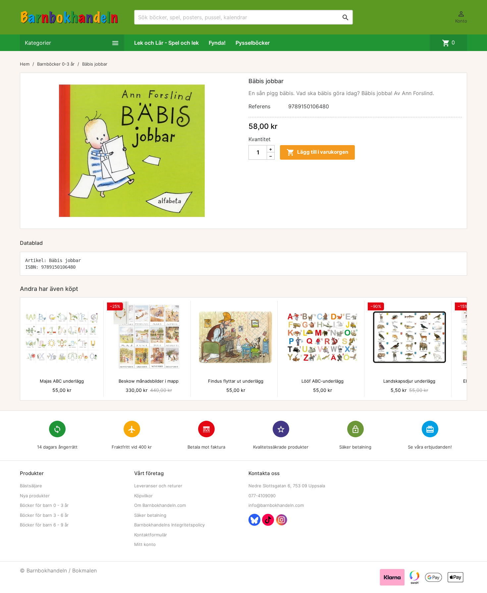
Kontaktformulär (150, 534)
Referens (259, 106)
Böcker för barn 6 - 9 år (44, 524)
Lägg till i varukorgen (317, 152)
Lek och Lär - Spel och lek (166, 42)
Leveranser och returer (158, 485)
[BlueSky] (254, 520)
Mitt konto (145, 544)
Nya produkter (35, 495)
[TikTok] (268, 520)
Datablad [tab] (31, 243)
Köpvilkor (143, 495)
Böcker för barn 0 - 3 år (44, 505)
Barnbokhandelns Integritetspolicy (169, 524)
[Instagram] (282, 520)
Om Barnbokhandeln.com (160, 505)
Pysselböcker (253, 42)
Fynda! (217, 42)
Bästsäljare (31, 485)
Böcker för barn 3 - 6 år (44, 515)
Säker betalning (150, 515)
